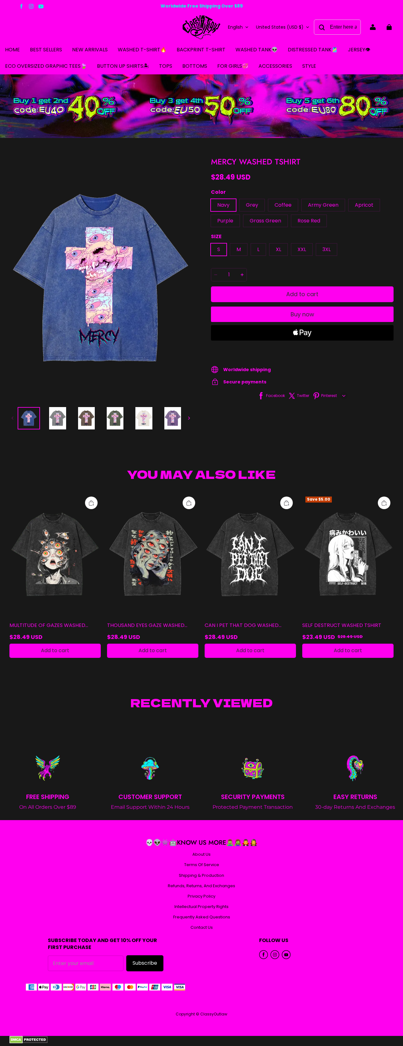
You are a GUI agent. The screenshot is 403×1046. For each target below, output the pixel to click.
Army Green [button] (323, 205)
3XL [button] (326, 249)
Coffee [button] (283, 205)
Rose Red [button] (309, 220)
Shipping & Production (201, 875)
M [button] (238, 249)
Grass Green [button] (265, 220)
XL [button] (278, 249)
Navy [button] (223, 205)
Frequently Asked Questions (201, 917)
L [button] (258, 249)
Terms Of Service (201, 865)
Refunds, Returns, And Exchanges (201, 886)
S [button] (218, 249)
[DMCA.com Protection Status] (28, 1041)
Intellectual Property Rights (201, 907)
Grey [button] (252, 205)
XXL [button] (302, 249)
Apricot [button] (364, 205)
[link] (165, 66)
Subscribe (145, 963)
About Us (201, 854)
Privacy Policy (201, 896)
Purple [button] (225, 220)
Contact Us (201, 927)
